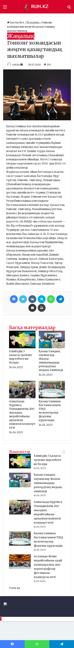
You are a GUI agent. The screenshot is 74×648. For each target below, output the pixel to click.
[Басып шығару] (42, 308)
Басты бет (17, 22)
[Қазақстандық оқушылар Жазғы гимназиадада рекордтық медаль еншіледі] (52, 347)
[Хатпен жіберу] (32, 308)
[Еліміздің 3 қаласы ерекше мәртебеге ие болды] (22, 347)
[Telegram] (60, 299)
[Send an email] (21, 64)
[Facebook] (14, 299)
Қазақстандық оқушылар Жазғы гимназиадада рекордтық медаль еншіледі (51, 360)
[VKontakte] (32, 299)
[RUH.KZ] (37, 7)
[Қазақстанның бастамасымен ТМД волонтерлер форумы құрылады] (52, 397)
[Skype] (42, 299)
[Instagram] (4, 610)
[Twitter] (23, 299)
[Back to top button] (1, 619)
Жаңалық (33, 22)
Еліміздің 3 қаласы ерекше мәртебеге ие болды (20, 356)
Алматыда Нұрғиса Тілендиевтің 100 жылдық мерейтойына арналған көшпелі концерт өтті (22, 414)
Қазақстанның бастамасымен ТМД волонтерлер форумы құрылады (50, 411)
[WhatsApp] (51, 299)
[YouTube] (4, 606)
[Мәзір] (5, 8)
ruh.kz (16, 64)
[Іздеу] (69, 8)
